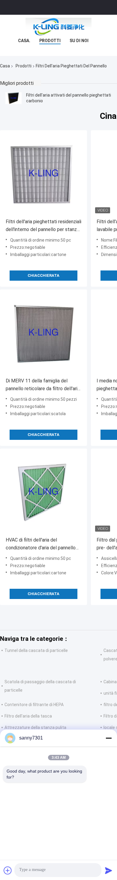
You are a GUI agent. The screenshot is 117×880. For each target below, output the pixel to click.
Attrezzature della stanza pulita (35, 727)
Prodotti (50, 40)
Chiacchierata (43, 275)
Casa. (24, 40)
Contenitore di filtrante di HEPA (34, 704)
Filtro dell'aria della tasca (28, 716)
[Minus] (108, 738)
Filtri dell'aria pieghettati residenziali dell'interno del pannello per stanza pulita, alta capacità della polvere (43, 226)
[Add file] (8, 870)
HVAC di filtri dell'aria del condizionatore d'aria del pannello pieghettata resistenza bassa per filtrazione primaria (41, 544)
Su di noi (79, 40)
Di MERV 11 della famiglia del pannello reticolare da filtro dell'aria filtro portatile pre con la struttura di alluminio (43, 385)
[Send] (108, 870)
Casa (5, 65)
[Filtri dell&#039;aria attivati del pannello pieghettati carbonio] (13, 98)
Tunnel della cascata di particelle (36, 650)
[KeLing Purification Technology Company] (59, 27)
